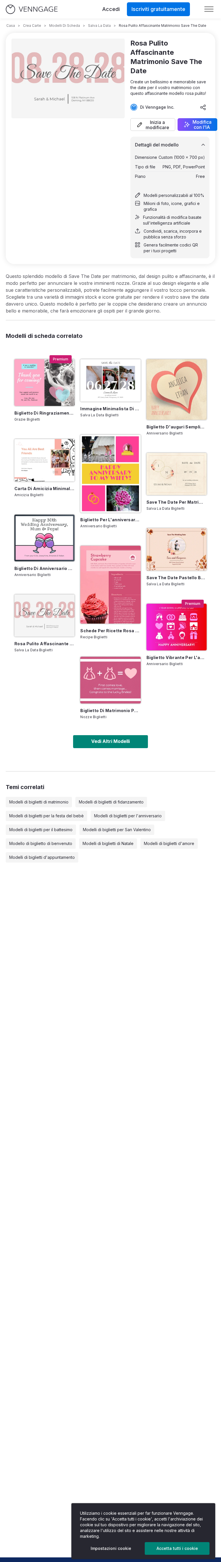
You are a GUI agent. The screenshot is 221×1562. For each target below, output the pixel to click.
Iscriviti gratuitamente (158, 9)
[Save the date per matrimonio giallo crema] (176, 474)
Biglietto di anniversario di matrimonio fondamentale (44, 568)
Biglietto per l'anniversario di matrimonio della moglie (110, 519)
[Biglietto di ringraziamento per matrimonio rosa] (44, 382)
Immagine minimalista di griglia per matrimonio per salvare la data (110, 408)
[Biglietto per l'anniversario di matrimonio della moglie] (110, 474)
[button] (152, 124)
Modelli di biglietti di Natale (108, 843)
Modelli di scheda (64, 25)
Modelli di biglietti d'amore (169, 843)
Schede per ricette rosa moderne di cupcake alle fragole (110, 630)
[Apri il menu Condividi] (203, 107)
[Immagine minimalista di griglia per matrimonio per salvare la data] (110, 380)
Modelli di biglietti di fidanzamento (111, 801)
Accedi (111, 9)
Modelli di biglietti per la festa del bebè (46, 815)
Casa (10, 25)
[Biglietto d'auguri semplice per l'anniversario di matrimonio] (176, 389)
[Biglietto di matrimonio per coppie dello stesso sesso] (110, 680)
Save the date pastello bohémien (176, 577)
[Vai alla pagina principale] (32, 9)
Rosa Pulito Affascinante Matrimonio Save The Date (44, 643)
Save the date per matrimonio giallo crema (176, 502)
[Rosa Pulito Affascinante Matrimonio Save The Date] (44, 615)
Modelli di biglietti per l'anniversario (128, 815)
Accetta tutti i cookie (177, 1548)
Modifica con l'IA (202, 124)
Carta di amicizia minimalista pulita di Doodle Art (44, 488)
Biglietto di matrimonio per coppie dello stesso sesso (110, 710)
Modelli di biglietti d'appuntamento (42, 857)
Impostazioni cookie (111, 1548)
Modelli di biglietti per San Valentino (117, 829)
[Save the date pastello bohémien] (176, 549)
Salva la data (99, 25)
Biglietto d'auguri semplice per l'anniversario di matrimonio (176, 426)
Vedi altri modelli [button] (110, 741)
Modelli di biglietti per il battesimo (41, 829)
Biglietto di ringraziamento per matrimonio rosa (44, 413)
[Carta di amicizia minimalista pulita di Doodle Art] (44, 460)
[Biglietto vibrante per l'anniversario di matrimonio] (176, 627)
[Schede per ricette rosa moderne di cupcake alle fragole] (110, 585)
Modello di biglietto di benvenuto (40, 843)
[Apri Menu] (209, 9)
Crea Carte (32, 25)
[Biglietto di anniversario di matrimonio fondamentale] (44, 538)
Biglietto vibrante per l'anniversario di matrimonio (176, 657)
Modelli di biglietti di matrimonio (38, 801)
